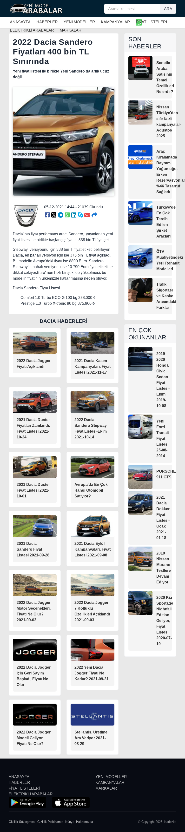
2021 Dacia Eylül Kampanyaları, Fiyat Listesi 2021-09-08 (92, 549)
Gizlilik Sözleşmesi (22, 822)
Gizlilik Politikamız (50, 822)
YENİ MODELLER (79, 22)
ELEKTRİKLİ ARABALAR (31, 794)
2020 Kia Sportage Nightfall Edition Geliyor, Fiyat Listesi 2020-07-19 (164, 620)
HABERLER (47, 22)
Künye (69, 822)
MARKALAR (106, 788)
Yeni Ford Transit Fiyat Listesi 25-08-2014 (162, 438)
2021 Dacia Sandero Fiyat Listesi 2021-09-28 (33, 549)
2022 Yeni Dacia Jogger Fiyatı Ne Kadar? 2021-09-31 (91, 673)
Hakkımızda (84, 822)
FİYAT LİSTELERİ (151, 22)
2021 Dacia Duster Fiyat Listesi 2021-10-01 (33, 490)
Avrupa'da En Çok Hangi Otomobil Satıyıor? (91, 490)
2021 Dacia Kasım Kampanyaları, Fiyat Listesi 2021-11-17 (92, 366)
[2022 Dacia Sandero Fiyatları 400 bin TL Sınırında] (47, 215)
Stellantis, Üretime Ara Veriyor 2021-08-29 (90, 738)
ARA (168, 9)
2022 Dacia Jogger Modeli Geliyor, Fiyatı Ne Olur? (34, 738)
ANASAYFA (20, 22)
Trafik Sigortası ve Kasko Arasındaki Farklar (166, 296)
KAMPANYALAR (115, 22)
